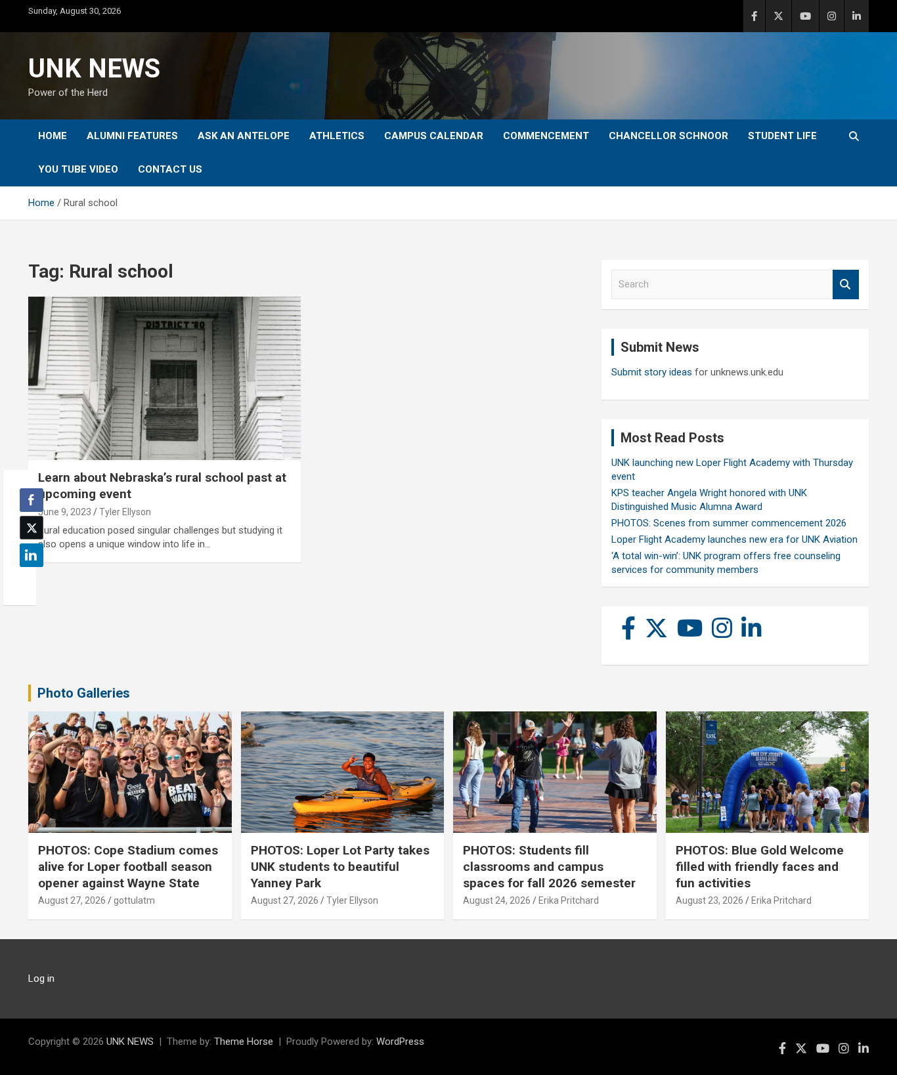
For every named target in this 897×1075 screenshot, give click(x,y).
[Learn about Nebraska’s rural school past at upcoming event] (164, 379)
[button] (27, 581)
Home (52, 136)
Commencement (546, 136)
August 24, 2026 (497, 900)
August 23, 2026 (709, 900)
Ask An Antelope (244, 136)
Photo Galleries (83, 693)
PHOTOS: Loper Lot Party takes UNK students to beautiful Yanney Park (340, 866)
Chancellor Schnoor (668, 136)
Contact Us (170, 169)
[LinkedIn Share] (31, 555)
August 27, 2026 (72, 900)
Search (846, 284)
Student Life (782, 136)
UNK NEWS (94, 68)
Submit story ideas (651, 372)
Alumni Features (132, 136)
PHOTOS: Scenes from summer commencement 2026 (728, 523)
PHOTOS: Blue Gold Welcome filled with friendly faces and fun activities (760, 866)
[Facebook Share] (31, 500)
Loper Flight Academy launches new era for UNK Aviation (734, 539)
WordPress (400, 1041)
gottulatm (134, 900)
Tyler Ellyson (125, 512)
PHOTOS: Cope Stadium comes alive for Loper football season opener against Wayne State (128, 866)
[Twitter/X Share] (31, 527)
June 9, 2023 (64, 512)
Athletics (336, 136)
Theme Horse (243, 1041)
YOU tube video (78, 169)
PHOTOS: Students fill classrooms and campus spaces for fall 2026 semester (549, 866)
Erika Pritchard (568, 900)
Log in (41, 978)
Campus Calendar (433, 136)
